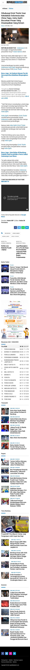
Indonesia (20, 48)
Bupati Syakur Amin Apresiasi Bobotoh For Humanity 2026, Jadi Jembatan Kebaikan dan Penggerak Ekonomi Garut (19, 635)
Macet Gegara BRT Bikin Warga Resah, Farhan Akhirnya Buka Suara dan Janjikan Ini (18, 544)
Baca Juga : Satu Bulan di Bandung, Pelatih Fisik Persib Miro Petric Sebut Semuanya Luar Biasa (14, 154)
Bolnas (2, 25)
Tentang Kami (4, 660)
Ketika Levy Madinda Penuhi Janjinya (6, 246)
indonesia (7, 233)
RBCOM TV (5, 181)
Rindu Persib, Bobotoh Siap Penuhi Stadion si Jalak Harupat (17, 613)
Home (5, 8)
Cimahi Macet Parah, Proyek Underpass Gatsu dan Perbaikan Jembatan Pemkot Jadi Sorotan (18, 566)
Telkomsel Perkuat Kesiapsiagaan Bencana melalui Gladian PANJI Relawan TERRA (18, 503)
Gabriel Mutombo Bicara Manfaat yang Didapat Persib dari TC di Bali (18, 420)
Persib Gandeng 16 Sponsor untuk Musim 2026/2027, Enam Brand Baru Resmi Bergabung (18, 291)
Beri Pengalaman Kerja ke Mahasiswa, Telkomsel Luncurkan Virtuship (18, 471)
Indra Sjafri (12, 67)
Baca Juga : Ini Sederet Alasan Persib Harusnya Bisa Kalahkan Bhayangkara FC (14, 75)
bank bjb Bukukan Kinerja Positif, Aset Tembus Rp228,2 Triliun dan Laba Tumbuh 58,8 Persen (18, 480)
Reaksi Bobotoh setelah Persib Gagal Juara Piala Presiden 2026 (18, 604)
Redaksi (11, 660)
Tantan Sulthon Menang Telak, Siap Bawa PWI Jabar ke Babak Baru (18, 463)
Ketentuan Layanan (18, 660)
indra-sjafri (5, 236)
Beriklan (15, 662)
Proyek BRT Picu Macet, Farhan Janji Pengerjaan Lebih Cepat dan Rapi (13, 535)
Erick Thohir (18, 69)
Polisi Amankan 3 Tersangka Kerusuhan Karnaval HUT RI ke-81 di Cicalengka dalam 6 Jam (18, 577)
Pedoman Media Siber (6, 662)
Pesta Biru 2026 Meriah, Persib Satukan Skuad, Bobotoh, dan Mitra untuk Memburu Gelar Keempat (18, 280)
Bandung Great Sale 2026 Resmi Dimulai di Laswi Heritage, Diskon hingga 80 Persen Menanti (18, 555)
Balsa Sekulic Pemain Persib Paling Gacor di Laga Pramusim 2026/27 (18, 447)
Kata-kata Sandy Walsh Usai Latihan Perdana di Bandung (18, 412)
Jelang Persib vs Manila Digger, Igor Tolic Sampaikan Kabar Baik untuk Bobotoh (18, 430)
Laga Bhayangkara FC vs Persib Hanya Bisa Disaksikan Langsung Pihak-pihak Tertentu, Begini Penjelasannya (22, 249)
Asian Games (17, 52)
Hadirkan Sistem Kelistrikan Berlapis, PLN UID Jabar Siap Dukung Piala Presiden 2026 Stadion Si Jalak (18, 492)
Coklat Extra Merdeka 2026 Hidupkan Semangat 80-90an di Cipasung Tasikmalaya (18, 595)
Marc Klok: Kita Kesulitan (18, 438)
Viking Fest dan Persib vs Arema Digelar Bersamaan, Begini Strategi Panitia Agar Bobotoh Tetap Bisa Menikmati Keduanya (19, 623)
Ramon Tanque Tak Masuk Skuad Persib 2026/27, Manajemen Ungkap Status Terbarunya (19, 269)
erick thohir (15, 236)
